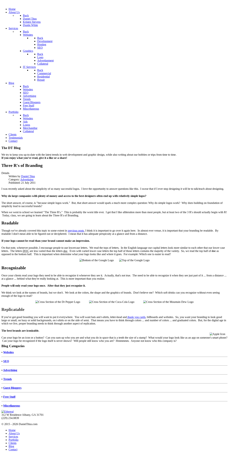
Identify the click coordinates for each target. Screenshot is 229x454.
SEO (6, 361)
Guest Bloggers (12, 387)
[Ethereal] (7, 411)
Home (12, 430)
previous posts (76, 230)
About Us (14, 433)
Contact (13, 449)
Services (13, 436)
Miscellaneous (11, 405)
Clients (12, 443)
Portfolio (13, 439)
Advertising (26, 179)
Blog (11, 446)
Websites (8, 352)
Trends (7, 379)
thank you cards (136, 317)
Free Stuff (9, 396)
